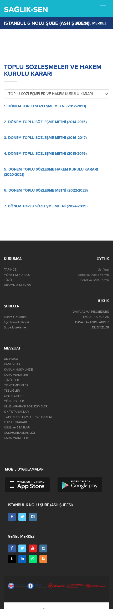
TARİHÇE (10, 270)
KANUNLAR (12, 364)
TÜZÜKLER (11, 380)
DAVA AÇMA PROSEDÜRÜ (91, 312)
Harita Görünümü (16, 317)
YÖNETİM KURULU (17, 275)
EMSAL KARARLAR (96, 317)
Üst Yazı (103, 270)
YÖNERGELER (14, 401)
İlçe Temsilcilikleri (16, 322)
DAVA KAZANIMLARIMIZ (92, 322)
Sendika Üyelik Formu (93, 275)
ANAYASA (11, 359)
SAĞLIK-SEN (26, 9)
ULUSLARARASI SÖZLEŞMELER (26, 406)
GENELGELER (13, 396)
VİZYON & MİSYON (17, 285)
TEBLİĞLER (12, 391)
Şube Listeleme (15, 328)
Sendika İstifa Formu (94, 280)
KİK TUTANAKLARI (16, 412)
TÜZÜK (9, 280)
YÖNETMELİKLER (16, 385)
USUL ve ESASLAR (17, 428)
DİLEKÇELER (100, 328)
